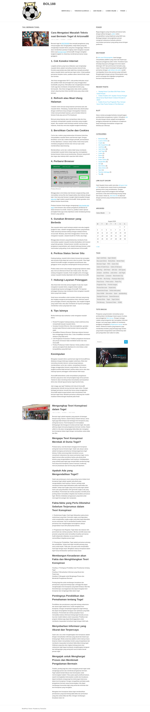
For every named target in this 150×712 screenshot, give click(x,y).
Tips (99, 174)
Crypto (100, 143)
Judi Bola (101, 147)
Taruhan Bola (101, 299)
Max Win (99, 278)
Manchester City (118, 275)
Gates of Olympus (116, 267)
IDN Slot (114, 270)
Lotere (69, 39)
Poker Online (102, 159)
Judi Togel (71, 412)
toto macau (110, 318)
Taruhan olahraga (82, 11)
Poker (122, 11)
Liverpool (108, 275)
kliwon (63, 39)
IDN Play (99, 270)
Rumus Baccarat (102, 287)
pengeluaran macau (116, 324)
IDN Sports (122, 270)
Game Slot (115, 264)
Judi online (114, 272)
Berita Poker (120, 261)
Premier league (112, 284)
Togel (108, 299)
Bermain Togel (101, 264)
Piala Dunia (100, 281)
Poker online (109, 281)
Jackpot (99, 272)
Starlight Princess (102, 296)
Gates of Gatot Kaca (103, 267)
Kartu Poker (100, 275)
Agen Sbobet (112, 258)
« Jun (97, 246)
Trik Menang (100, 302)
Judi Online (97, 11)
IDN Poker (107, 270)
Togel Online (115, 299)
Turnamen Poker (111, 302)
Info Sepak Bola (103, 145)
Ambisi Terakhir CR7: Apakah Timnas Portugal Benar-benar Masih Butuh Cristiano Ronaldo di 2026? (112, 98)
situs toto (53, 199)
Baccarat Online (102, 261)
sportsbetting (123, 293)
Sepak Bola (102, 161)
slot (126, 117)
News (100, 155)
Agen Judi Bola (101, 258)
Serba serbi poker (114, 290)
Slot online (109, 293)
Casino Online (111, 11)
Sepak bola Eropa (102, 290)
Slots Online (102, 168)
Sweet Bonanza (114, 296)
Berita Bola (66, 11)
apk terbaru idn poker (114, 70)
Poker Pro (118, 281)
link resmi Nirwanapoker (105, 57)
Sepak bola (112, 287)
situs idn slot (114, 195)
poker (113, 34)
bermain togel (62, 52)
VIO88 (120, 302)
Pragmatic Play (101, 284)
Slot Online (101, 166)
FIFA (108, 264)
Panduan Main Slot (118, 278)
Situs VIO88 (100, 293)
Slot (99, 163)
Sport (100, 170)
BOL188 (49, 4)
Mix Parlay (107, 278)
